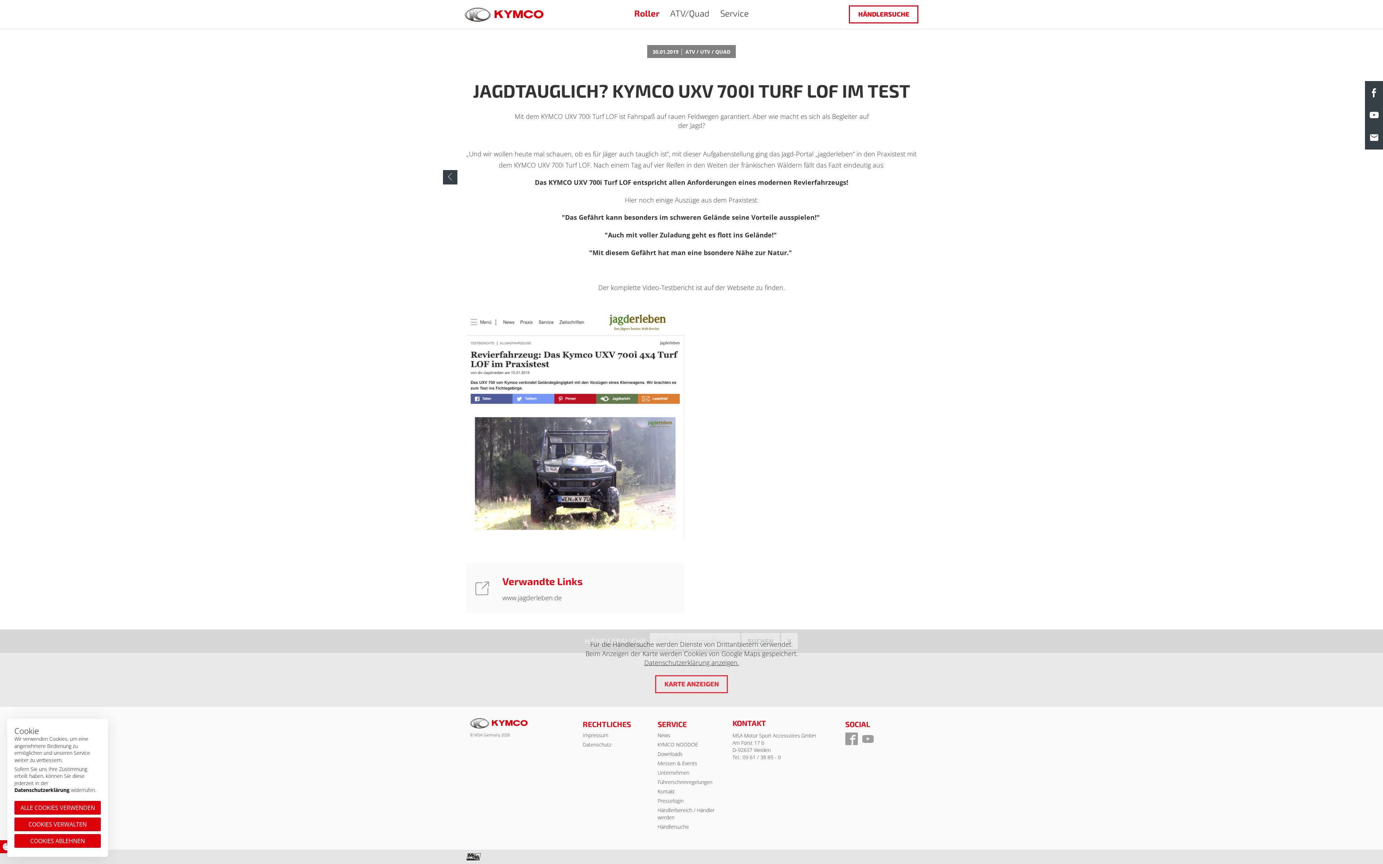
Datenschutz (597, 744)
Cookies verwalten (57, 824)
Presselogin (671, 800)
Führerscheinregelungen (685, 782)
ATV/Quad (690, 13)
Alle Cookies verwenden (58, 808)
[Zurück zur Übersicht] (450, 177)
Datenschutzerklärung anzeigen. (691, 663)
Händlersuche (883, 14)
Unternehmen (673, 772)
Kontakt (666, 791)
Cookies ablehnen (57, 841)
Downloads (670, 754)
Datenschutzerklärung (42, 790)
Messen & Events (677, 763)
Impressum (595, 735)
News (664, 735)
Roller (646, 13)
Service (734, 13)
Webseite (740, 287)
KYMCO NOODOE (678, 744)
